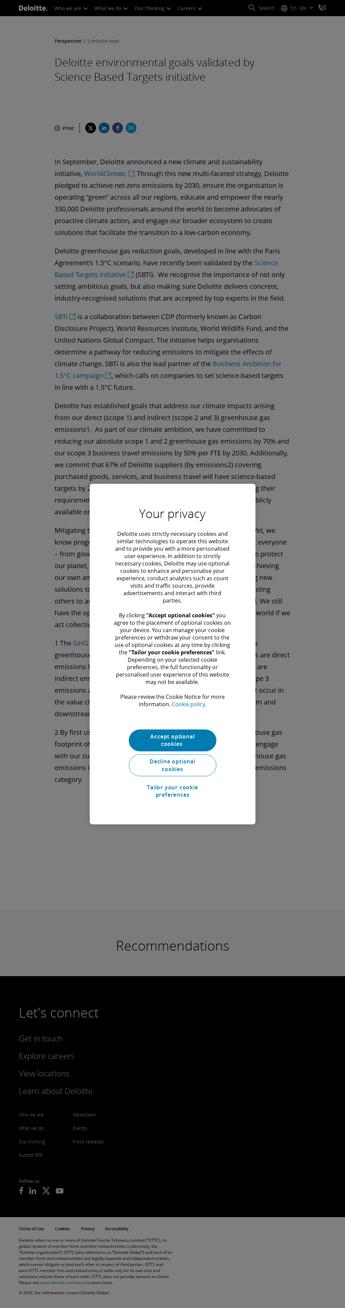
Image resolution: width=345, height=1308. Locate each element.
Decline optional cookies (172, 765)
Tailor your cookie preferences (172, 791)
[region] (172, 654)
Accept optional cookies (172, 740)
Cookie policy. (189, 704)
